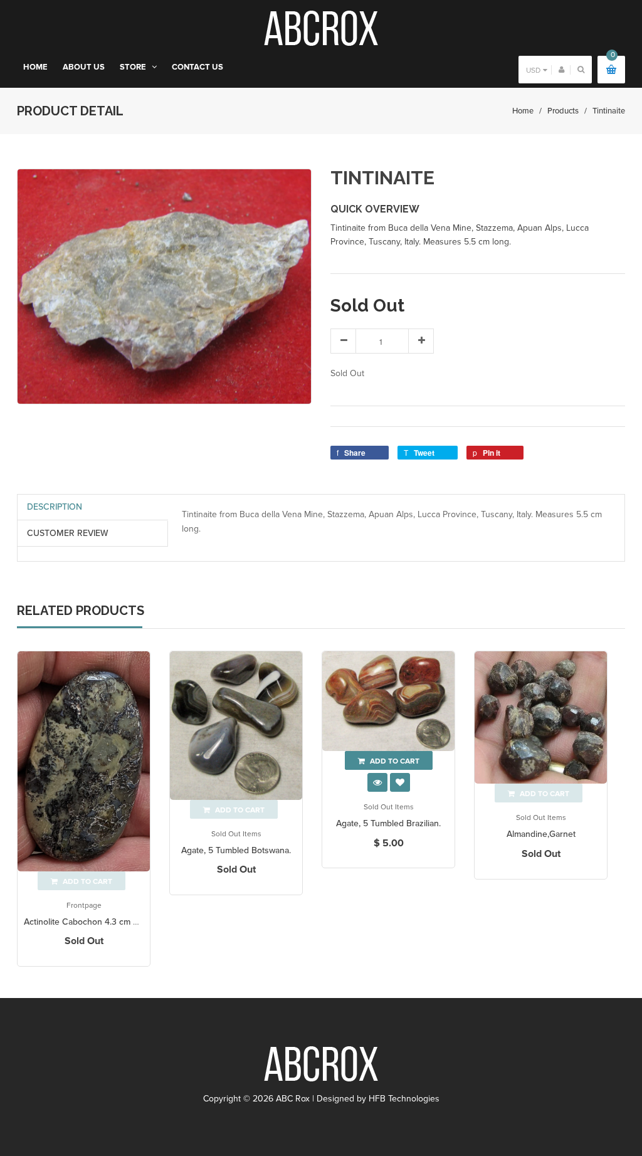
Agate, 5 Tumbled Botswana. (236, 850)
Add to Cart (393, 761)
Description (54, 507)
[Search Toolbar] (580, 69)
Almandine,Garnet (541, 834)
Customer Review (67, 533)
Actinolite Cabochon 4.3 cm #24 (86, 922)
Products (563, 111)
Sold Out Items (236, 833)
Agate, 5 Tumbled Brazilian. (388, 823)
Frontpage (84, 905)
